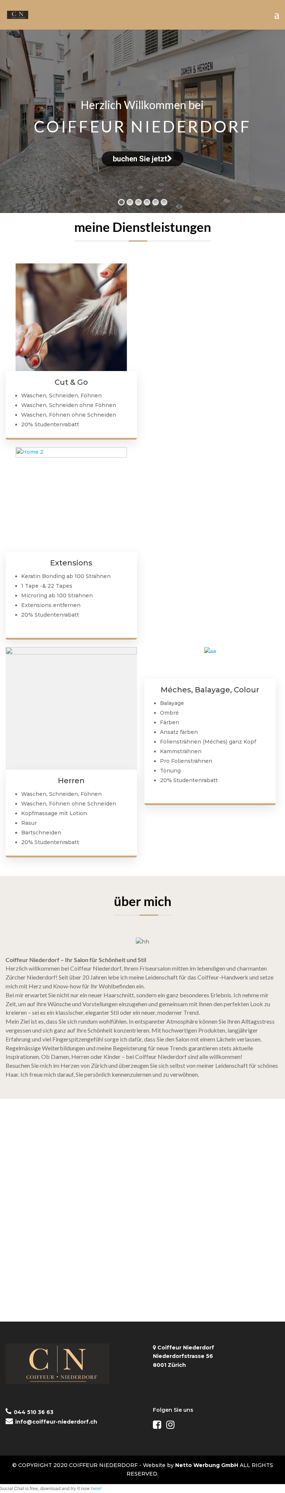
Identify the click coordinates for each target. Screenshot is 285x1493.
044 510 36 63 (33, 1412)
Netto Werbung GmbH (206, 1465)
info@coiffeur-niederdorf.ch (56, 1421)
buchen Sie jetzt (140, 158)
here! (96, 1488)
